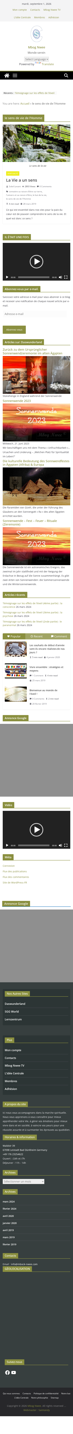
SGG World (12, 1011)
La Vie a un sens (21, 180)
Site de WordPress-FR (15, 882)
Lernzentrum (13, 1019)
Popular (16, 636)
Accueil (24, 103)
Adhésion (53, 17)
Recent (38, 636)
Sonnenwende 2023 (17, 401)
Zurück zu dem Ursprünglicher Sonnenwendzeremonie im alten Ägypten (32, 351)
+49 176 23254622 (13, 1154)
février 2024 (9, 1208)
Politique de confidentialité (46, 1393)
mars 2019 (9, 1237)
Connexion (9, 865)
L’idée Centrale (22, 17)
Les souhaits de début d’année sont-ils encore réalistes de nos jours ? (47, 649)
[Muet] (60, 277)
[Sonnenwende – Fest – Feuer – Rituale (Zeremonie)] (36, 529)
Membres (39, 17)
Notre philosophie (39, 1397)
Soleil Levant (15, 186)
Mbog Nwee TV (51, 9)
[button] (36, 261)
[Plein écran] (66, 277)
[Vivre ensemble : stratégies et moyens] (16, 670)
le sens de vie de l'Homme (18, 198)
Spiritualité (12, 173)
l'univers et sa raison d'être (19, 195)
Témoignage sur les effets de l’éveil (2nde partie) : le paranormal (34, 94)
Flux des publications (15, 871)
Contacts (35, 9)
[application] (36, 262)
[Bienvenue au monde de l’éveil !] (16, 694)
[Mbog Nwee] (7, 75)
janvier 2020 (10, 1223)
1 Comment (37, 675)
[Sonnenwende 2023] (36, 405)
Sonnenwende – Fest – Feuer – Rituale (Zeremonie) (30, 523)
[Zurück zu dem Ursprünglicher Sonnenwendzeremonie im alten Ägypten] (36, 358)
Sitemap (55, 1397)
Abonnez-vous (14, 329)
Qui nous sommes (11, 1393)
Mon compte (20, 9)
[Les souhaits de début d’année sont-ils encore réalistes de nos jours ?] (16, 649)
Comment (60, 636)
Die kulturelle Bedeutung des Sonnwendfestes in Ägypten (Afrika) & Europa (36, 463)
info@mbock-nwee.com (24, 1264)
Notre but (65, 1393)
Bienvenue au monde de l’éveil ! (43, 692)
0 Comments (46, 186)
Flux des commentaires (16, 877)
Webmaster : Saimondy (36, 1410)
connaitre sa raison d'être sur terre (25, 191)
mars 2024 (9, 1201)
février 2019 (9, 1244)
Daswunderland (15, 1004)
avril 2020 (8, 1216)
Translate (48, 64)
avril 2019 (8, 1230)
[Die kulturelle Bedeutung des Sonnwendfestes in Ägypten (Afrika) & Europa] (36, 469)
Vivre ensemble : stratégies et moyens (46, 668)
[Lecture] (7, 277)
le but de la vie (39, 195)
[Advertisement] (36, 760)
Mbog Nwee (36, 47)
